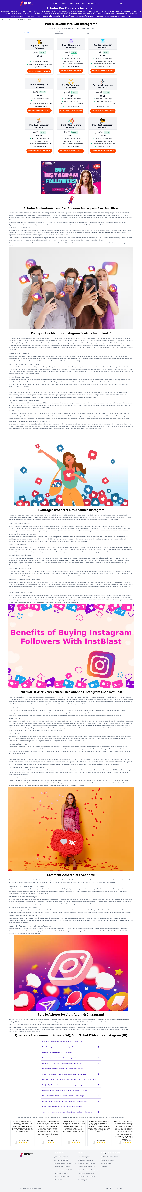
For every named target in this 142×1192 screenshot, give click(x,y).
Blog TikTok (58, 1180)
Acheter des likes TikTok (61, 1160)
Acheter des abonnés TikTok (63, 1170)
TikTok (63, 4)
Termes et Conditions (107, 1160)
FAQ (83, 4)
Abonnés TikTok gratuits (62, 1167)
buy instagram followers (24, 19)
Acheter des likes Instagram (86, 1163)
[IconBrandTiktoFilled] (110, 1188)
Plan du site (104, 1167)
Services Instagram (84, 1157)
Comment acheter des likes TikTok (65, 1163)
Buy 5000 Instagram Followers (71, 151)
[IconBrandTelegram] (118, 1188)
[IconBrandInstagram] (107, 1188)
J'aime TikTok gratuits (61, 1157)
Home (4, 19)
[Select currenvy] (119, 4)
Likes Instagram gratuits (85, 1160)
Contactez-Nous (93, 4)
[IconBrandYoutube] (121, 1188)
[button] (71, 177)
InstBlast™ (27, 1188)
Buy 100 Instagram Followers (103, 71)
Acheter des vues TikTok (61, 1176)
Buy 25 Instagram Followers (39, 71)
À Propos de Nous (106, 1163)
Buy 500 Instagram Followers (71, 111)
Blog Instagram (82, 1180)
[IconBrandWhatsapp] (114, 1188)
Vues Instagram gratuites (86, 1173)
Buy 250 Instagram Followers (39, 110)
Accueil (55, 4)
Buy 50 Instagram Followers (71, 71)
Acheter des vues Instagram (86, 1176)
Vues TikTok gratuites (61, 1173)
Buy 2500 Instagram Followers (39, 151)
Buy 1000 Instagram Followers (103, 111)
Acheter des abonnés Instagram (88, 1170)
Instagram (74, 4)
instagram (11, 19)
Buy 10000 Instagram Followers (102, 151)
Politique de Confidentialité (109, 1157)
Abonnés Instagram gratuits (86, 1167)
